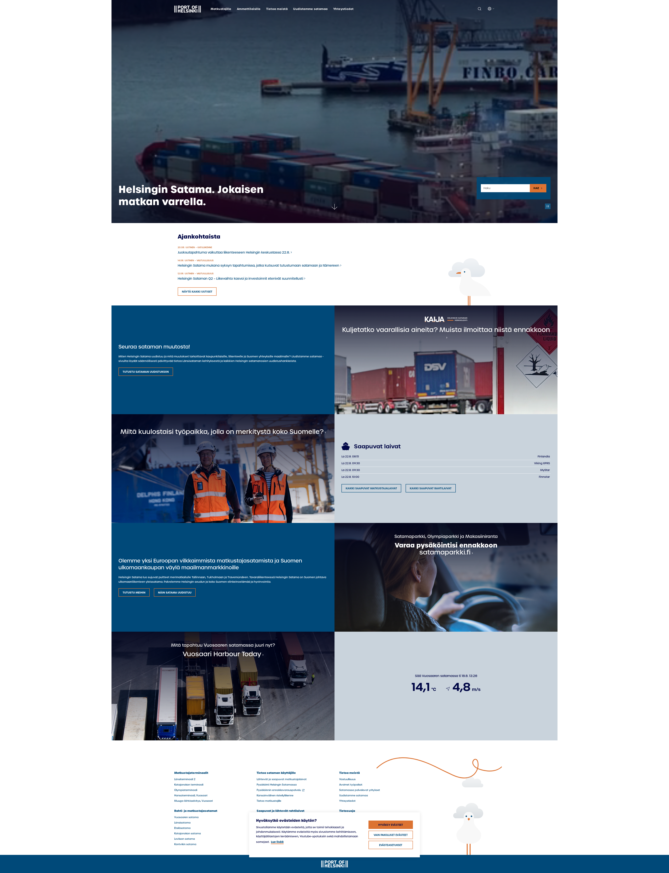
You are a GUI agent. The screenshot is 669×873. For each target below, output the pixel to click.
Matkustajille (221, 9)
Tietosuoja (347, 811)
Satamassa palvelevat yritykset (359, 790)
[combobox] (505, 188)
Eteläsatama (182, 828)
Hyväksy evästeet (390, 825)
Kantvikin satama (185, 844)
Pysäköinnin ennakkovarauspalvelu (281, 790)
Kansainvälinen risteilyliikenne (275, 795)
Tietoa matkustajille (269, 800)
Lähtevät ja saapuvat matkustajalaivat (282, 779)
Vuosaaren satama (186, 817)
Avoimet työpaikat (350, 784)
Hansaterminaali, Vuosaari (190, 795)
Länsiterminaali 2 (184, 779)
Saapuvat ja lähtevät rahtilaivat (280, 811)
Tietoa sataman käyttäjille (276, 773)
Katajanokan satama (187, 833)
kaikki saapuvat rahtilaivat (431, 488)
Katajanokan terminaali (188, 784)
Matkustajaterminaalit (191, 773)
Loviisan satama (184, 838)
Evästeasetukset (390, 845)
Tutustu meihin (134, 592)
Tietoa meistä (277, 9)
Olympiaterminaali (185, 790)
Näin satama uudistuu (174, 592)
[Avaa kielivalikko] (491, 8)
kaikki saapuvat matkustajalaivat (371, 488)
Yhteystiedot (343, 9)
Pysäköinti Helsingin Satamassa (277, 784)
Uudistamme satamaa (310, 9)
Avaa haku (479, 8)
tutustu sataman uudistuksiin (146, 372)
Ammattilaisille (249, 9)
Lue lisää (277, 842)
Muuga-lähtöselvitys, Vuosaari (193, 800)
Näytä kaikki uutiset (197, 291)
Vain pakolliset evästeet (391, 835)
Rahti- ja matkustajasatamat (195, 811)
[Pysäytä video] (548, 206)
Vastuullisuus (347, 779)
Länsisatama (182, 822)
